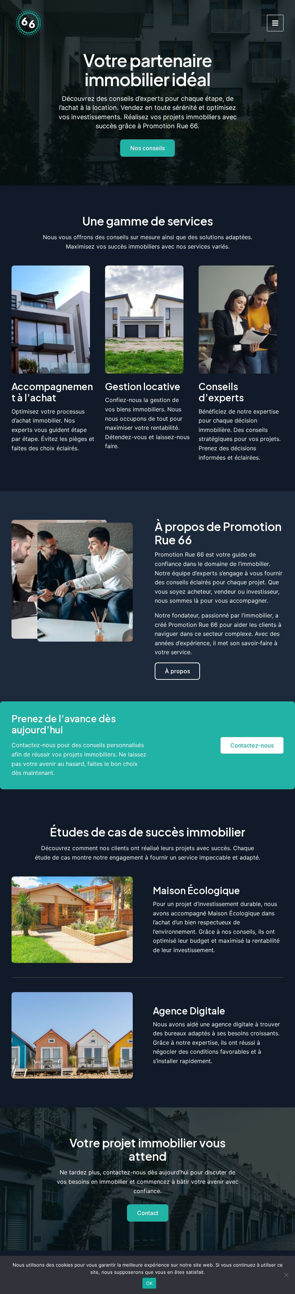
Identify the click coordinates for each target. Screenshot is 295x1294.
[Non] (286, 1275)
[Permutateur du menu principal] (275, 23)
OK (149, 1283)
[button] (177, 671)
